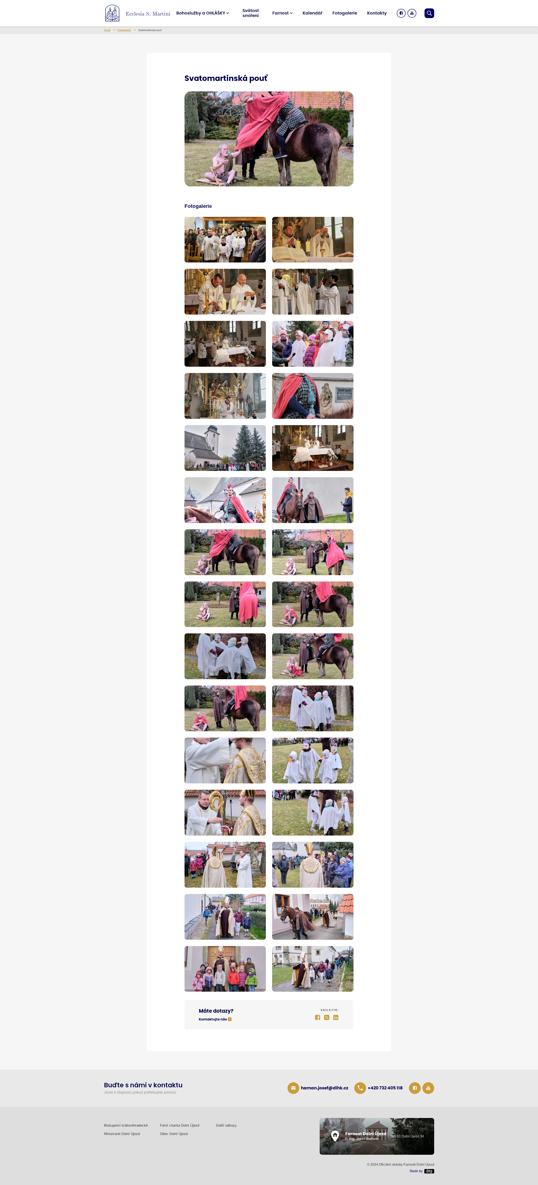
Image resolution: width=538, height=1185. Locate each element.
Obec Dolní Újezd (174, 1134)
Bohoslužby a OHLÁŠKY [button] (200, 13)
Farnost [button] (280, 13)
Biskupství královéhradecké (126, 1125)
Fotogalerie (344, 13)
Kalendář (312, 13)
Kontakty (377, 13)
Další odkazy (226, 1125)
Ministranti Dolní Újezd (122, 1134)
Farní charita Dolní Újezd (179, 1125)
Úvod (107, 30)
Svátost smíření (251, 13)
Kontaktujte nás (213, 1019)
